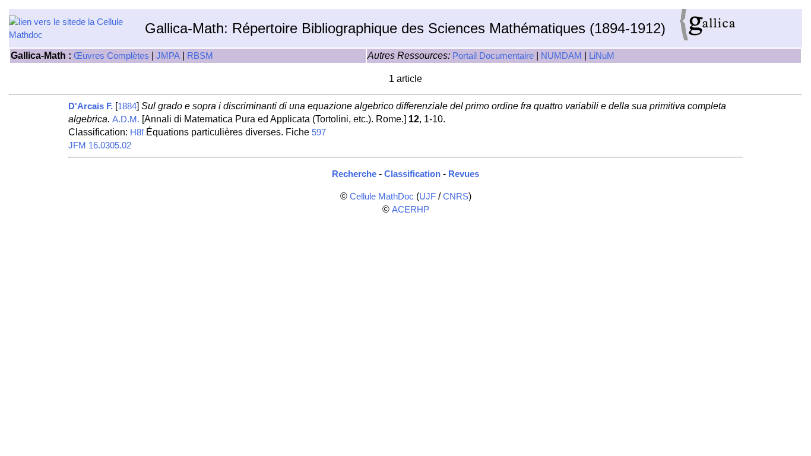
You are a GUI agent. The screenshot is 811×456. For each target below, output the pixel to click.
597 (319, 132)
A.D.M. (126, 119)
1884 (127, 106)
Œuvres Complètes (111, 56)
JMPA (168, 56)
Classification (412, 174)
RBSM (200, 56)
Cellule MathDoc (382, 196)
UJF (427, 196)
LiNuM (601, 56)
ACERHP (410, 209)
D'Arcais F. (90, 106)
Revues (463, 174)
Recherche (354, 174)
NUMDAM (561, 56)
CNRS (455, 196)
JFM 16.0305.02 (99, 145)
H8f (137, 132)
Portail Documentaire (493, 56)
